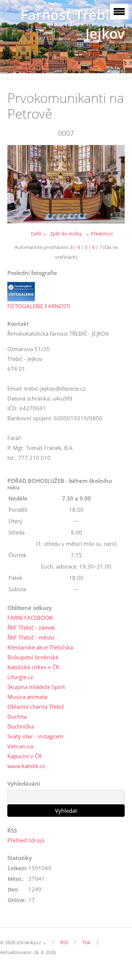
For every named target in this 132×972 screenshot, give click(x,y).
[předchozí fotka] (19, 184)
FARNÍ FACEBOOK (30, 617)
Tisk (86, 942)
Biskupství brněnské (32, 657)
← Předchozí (99, 233)
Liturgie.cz (20, 677)
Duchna (17, 716)
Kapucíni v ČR (24, 756)
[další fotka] (112, 184)
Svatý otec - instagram (35, 736)
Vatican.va (20, 746)
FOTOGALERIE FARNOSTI (38, 306)
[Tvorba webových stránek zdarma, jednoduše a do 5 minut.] (44, 943)
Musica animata (27, 696)
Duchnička (20, 726)
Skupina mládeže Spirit (36, 686)
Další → (39, 233)
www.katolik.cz (26, 766)
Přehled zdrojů (25, 840)
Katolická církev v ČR (33, 667)
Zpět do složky (66, 233)
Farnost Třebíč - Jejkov (73, 24)
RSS (64, 942)
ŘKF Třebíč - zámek (31, 627)
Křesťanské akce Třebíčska (40, 647)
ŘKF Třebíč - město (30, 637)
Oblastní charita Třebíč (35, 706)
